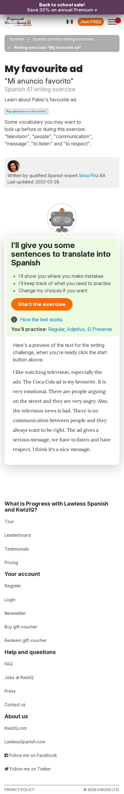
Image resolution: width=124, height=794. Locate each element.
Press (10, 691)
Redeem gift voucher (26, 640)
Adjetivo (76, 329)
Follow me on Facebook (32, 755)
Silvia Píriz (89, 175)
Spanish (17, 39)
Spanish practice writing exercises (63, 39)
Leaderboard (18, 535)
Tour (9, 521)
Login (10, 599)
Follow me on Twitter (30, 768)
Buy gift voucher (21, 626)
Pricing (11, 562)
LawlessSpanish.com (25, 741)
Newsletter (15, 613)
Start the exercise (42, 304)
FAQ (9, 663)
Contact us (15, 704)
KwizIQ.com (16, 728)
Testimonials (17, 548)
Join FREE (90, 21)
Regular (56, 329)
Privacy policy (19, 789)
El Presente (99, 329)
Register (13, 585)
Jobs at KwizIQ (19, 677)
